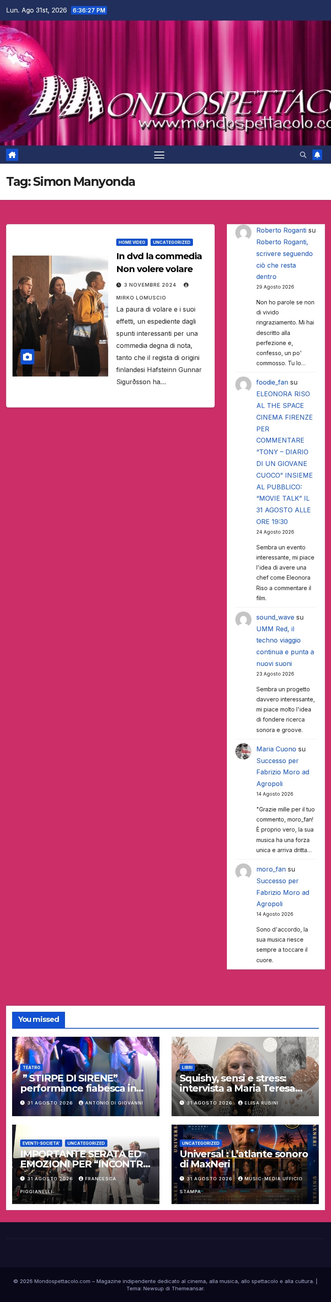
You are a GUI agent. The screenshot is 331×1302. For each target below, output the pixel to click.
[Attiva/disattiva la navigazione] (159, 154)
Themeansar (187, 1288)
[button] (303, 155)
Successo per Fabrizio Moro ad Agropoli (282, 772)
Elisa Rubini (262, 1103)
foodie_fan (272, 382)
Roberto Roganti (281, 230)
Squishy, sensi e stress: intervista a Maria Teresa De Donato (237, 1088)
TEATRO (31, 1067)
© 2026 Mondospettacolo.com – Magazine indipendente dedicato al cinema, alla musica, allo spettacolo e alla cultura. (163, 1281)
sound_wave (275, 617)
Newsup (153, 1288)
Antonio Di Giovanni (114, 1103)
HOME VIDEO (132, 242)
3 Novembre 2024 (151, 285)
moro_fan (271, 869)
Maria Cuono (276, 749)
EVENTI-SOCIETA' (41, 1143)
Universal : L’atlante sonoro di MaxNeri (244, 1159)
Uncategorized (172, 242)
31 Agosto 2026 (51, 1103)
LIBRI (187, 1067)
